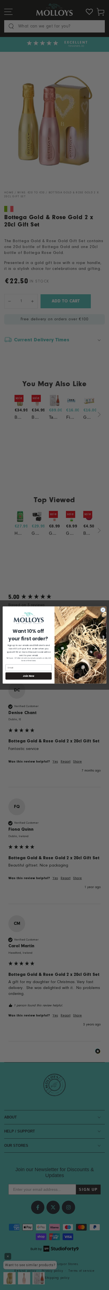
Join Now (28, 676)
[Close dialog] (103, 610)
